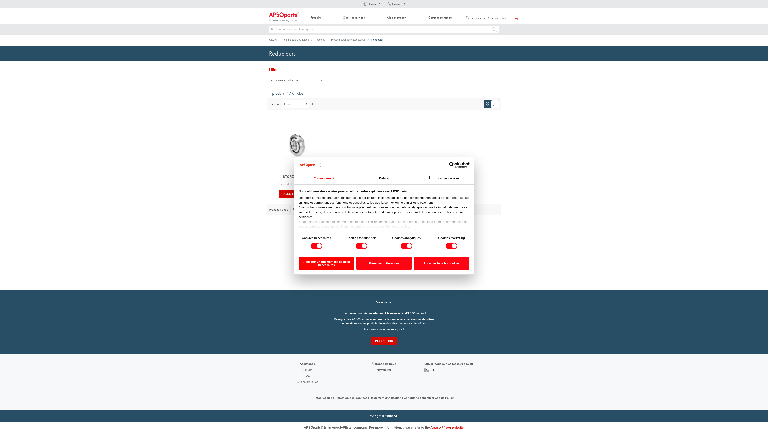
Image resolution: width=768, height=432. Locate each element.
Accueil (273, 39)
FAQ (307, 375)
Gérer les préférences (384, 263)
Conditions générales (418, 397)
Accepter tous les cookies (442, 263)
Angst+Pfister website (447, 427)
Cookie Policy (444, 397)
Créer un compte (497, 18)
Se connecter (478, 18)
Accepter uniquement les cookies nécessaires (326, 263)
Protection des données (351, 397)
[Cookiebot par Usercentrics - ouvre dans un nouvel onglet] (452, 165)
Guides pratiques (307, 381)
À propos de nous (384, 363)
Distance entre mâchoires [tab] (285, 80)
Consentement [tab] (324, 178)
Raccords (320, 39)
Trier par (274, 104)
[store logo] (284, 17)
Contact (307, 369)
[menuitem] (316, 18)
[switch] (361, 246)
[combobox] (384, 29)
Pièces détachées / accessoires (348, 39)
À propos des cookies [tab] (444, 178)
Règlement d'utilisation (385, 397)
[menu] (382, 18)
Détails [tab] (384, 178)
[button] (372, 4)
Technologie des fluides (296, 39)
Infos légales (323, 397)
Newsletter (384, 369)
